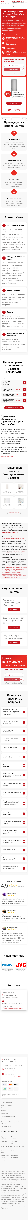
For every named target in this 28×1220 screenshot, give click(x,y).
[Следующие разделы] (27, 119)
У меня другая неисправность (14, 407)
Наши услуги (5, 1119)
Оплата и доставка (6, 1105)
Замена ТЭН (5, 570)
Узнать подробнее (14, 609)
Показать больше (14, 512)
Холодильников (15, 1150)
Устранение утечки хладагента (14, 567)
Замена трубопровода (15, 570)
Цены (23, 119)
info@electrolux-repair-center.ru (14, 1065)
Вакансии (4, 1110)
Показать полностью (7, 456)
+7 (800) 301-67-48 (17, 1)
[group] (7, 966)
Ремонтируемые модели (8, 1116)
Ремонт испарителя (15, 577)
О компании (4, 1113)
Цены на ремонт (14, 103)
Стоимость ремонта (7, 1102)
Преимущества (5, 119)
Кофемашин (4, 1141)
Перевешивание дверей (8, 572)
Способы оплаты (6, 1126)
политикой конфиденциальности (17, 73)
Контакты (4, 1108)
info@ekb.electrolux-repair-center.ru (12, 1003)
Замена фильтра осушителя (17, 569)
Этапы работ (16, 119)
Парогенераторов (6, 1146)
